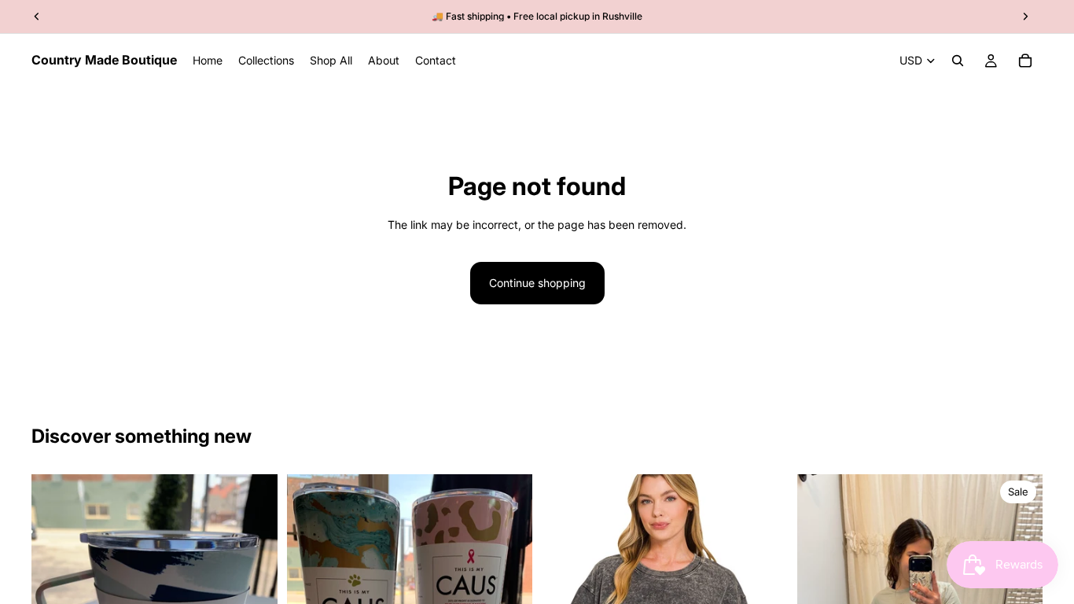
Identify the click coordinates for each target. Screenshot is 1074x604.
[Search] (957, 60)
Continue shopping (537, 282)
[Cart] (1025, 60)
